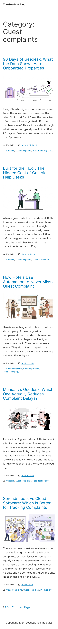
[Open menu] (53, 4)
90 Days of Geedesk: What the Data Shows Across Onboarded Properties (28, 63)
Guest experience (41, 259)
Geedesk (10, 150)
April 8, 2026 (27, 584)
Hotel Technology (41, 150)
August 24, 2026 (29, 145)
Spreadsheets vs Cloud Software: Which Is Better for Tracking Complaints (27, 503)
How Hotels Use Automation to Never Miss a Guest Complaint (29, 282)
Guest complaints (23, 150)
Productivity (46, 590)
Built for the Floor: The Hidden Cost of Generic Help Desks (24, 172)
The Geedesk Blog (14, 4)
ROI (51, 150)
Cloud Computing (14, 590)
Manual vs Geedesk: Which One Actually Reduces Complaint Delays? (28, 394)
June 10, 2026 (28, 254)
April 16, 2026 (28, 475)
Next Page (24, 607)
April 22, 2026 (28, 363)
